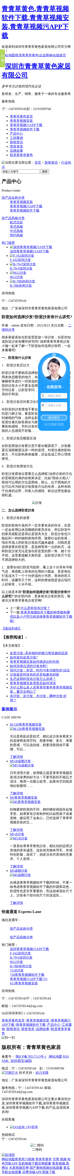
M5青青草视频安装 (23, 797)
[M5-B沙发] (19, 838)
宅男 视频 (60, 1159)
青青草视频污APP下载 (26, 125)
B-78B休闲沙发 (21, 285)
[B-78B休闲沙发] (22, 281)
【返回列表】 (11, 628)
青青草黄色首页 (21, 116)
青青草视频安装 (21, 120)
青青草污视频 (25, 1159)
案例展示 (9, 709)
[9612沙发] (18, 272)
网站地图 (8, 55)
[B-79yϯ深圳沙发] (23, 264)
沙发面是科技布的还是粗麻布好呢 (34, 674)
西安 (21, 1061)
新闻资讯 (16, 142)
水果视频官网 (19, 1167)
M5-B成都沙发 (20, 761)
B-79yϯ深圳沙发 (21, 268)
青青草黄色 (43, 1159)
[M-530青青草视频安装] (27, 729)
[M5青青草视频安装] (25, 802)
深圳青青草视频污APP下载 (29, 251)
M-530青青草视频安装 (26, 724)
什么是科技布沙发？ (35, 608)
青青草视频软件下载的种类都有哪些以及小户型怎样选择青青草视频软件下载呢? (41, 617)
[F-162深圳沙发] (22, 255)
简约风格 (16, 235)
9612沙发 (16, 277)
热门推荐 (8, 242)
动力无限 (42, 1072)
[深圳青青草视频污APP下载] (31, 247)
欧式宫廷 (16, 222)
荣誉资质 (16, 146)
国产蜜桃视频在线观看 (46, 1167)
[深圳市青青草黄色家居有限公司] (37, 75)
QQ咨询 (31, 1127)
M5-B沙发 (17, 834)
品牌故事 (16, 150)
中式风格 (16, 231)
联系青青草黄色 (26, 55)
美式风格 (16, 226)
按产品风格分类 (13, 218)
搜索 (44, 171)
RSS (66, 1056)
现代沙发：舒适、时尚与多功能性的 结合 (40, 670)
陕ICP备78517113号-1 (31, 1056)
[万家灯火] (10, 1072)
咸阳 (28, 1061)
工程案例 (16, 138)
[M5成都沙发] (20, 875)
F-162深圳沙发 (20, 260)
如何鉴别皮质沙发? (24, 657)
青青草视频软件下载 (24, 129)
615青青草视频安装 (24, 983)
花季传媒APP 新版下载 (38, 1172)
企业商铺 (45, 55)
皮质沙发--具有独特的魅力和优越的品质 (39, 653)
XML (6, 1061)
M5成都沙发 (19, 870)
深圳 (13, 1061)
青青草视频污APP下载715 (28, 979)
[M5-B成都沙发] (22, 765)
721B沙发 (17, 970)
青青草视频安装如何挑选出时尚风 (34, 661)
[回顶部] (8, 1155)
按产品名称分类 (13, 197)
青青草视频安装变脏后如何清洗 (33, 683)
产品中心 (16, 133)
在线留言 (59, 55)
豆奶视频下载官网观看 (34, 1163)
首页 (38, 162)
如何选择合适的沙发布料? (28, 666)
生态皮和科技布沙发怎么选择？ (33, 679)
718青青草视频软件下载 (27, 974)
